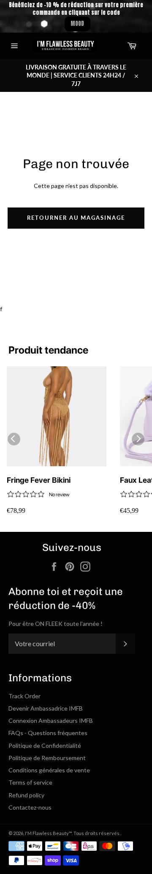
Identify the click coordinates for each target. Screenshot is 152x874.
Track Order (24, 696)
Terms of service (30, 782)
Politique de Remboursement (47, 757)
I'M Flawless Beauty (47, 833)
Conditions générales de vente (49, 770)
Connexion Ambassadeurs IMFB (50, 720)
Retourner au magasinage (76, 217)
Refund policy (26, 795)
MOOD (77, 23)
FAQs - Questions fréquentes (47, 732)
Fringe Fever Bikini (39, 480)
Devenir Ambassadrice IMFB (45, 708)
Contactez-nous (30, 807)
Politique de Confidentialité (44, 745)
